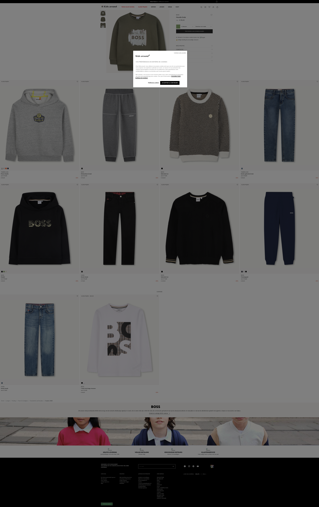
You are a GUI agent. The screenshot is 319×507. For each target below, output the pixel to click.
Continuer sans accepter (180, 52)
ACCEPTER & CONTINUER (170, 82)
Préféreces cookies (153, 82)
